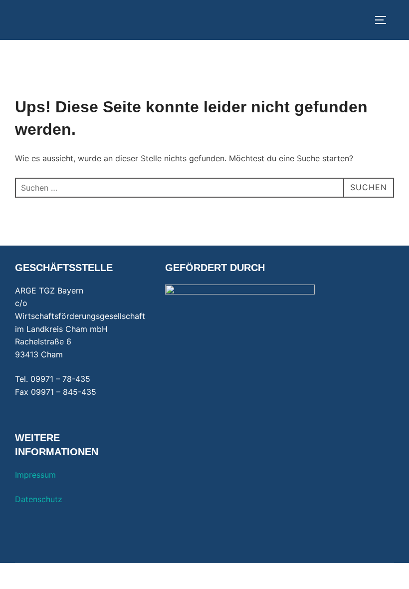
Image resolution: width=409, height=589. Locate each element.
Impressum (35, 475)
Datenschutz (38, 499)
